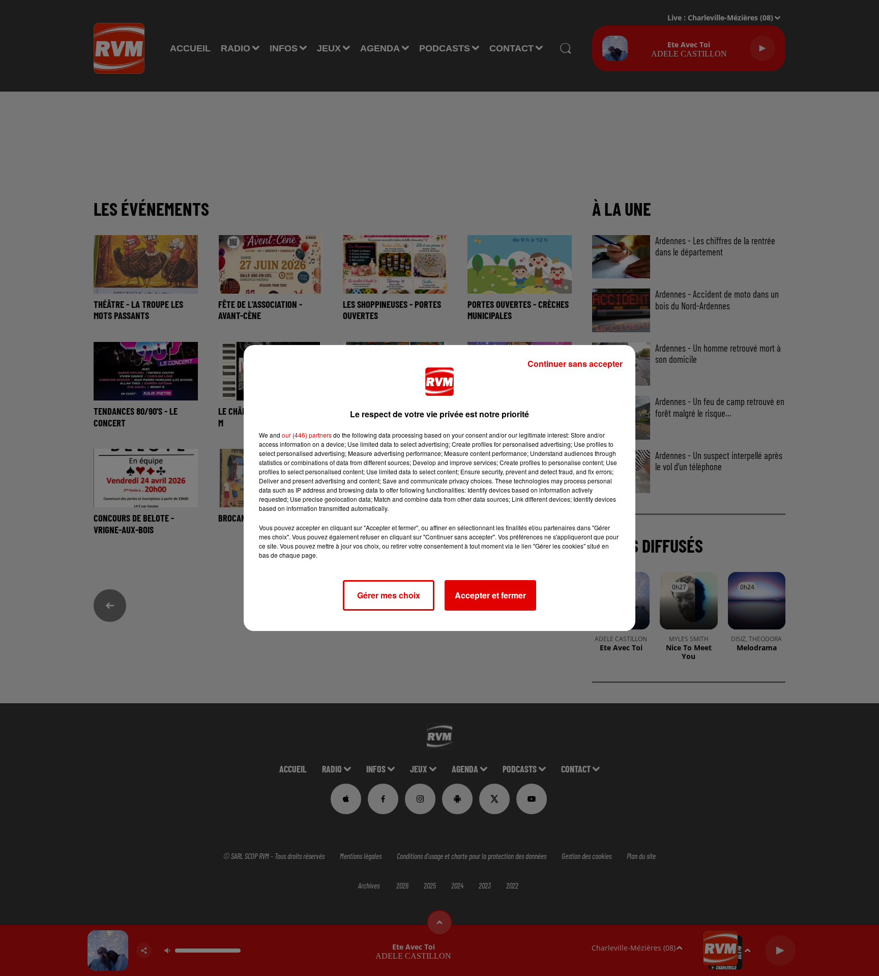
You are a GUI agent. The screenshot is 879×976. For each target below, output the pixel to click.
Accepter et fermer (490, 595)
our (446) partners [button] (307, 434)
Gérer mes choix (388, 595)
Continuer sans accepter (575, 363)
